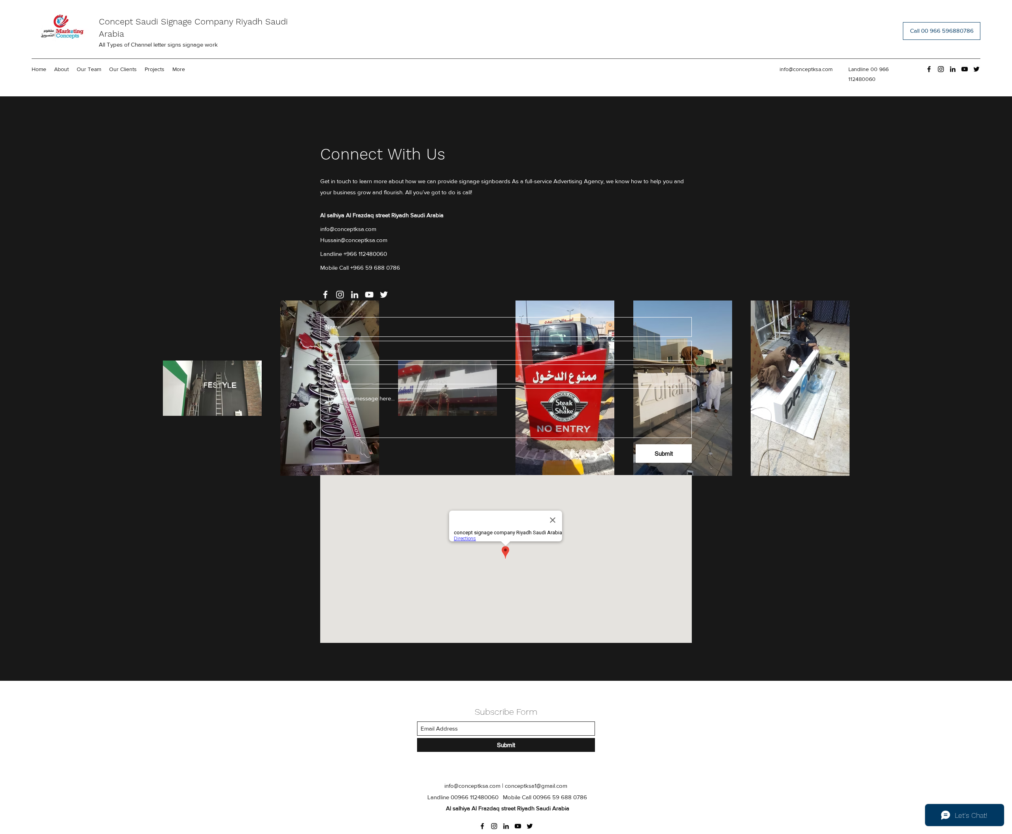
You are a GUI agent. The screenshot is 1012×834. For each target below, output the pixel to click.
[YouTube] (965, 69)
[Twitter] (976, 69)
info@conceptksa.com (806, 69)
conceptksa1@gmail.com (536, 785)
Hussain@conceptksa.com (353, 240)
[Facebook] (929, 69)
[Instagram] (941, 69)
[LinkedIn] (953, 69)
